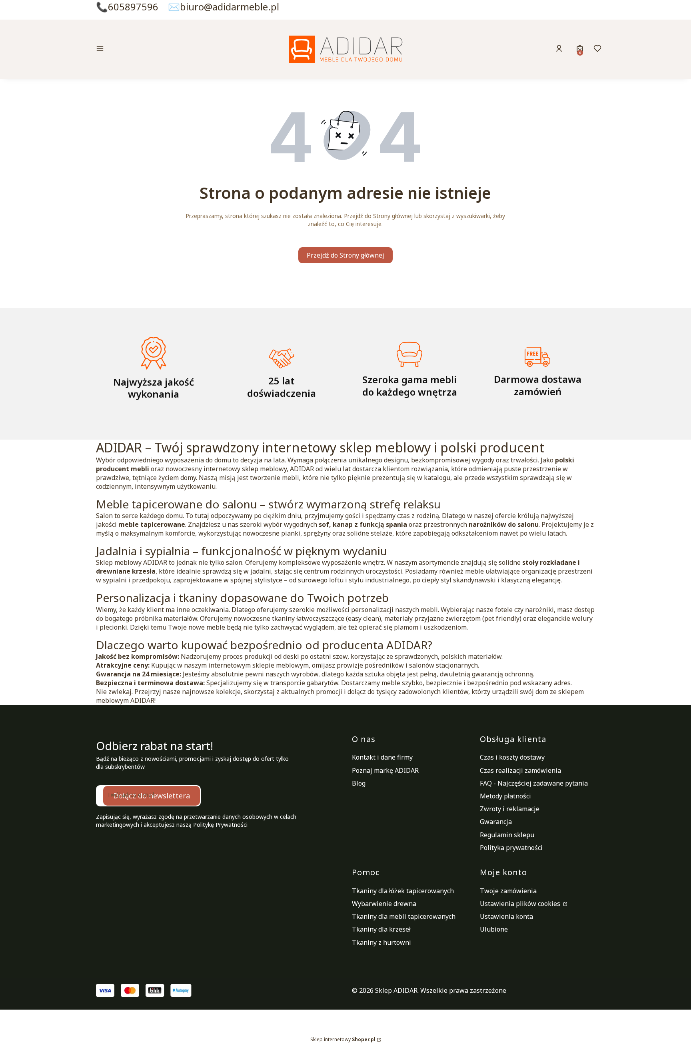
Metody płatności (505, 796)
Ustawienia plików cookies (521, 903)
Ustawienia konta (506, 916)
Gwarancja (496, 821)
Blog (358, 783)
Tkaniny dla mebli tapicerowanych (403, 916)
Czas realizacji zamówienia (520, 770)
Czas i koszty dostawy (512, 757)
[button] (155, 49)
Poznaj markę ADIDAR (385, 770)
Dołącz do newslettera (151, 795)
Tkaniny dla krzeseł (381, 929)
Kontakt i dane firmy (382, 757)
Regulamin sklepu (507, 834)
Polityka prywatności (511, 847)
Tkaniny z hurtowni (381, 942)
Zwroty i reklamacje (509, 808)
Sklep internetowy (342, 1039)
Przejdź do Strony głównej (345, 255)
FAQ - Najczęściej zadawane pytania (534, 783)
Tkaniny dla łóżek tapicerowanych (403, 890)
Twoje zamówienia (508, 890)
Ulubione (494, 929)
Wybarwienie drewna (384, 903)
